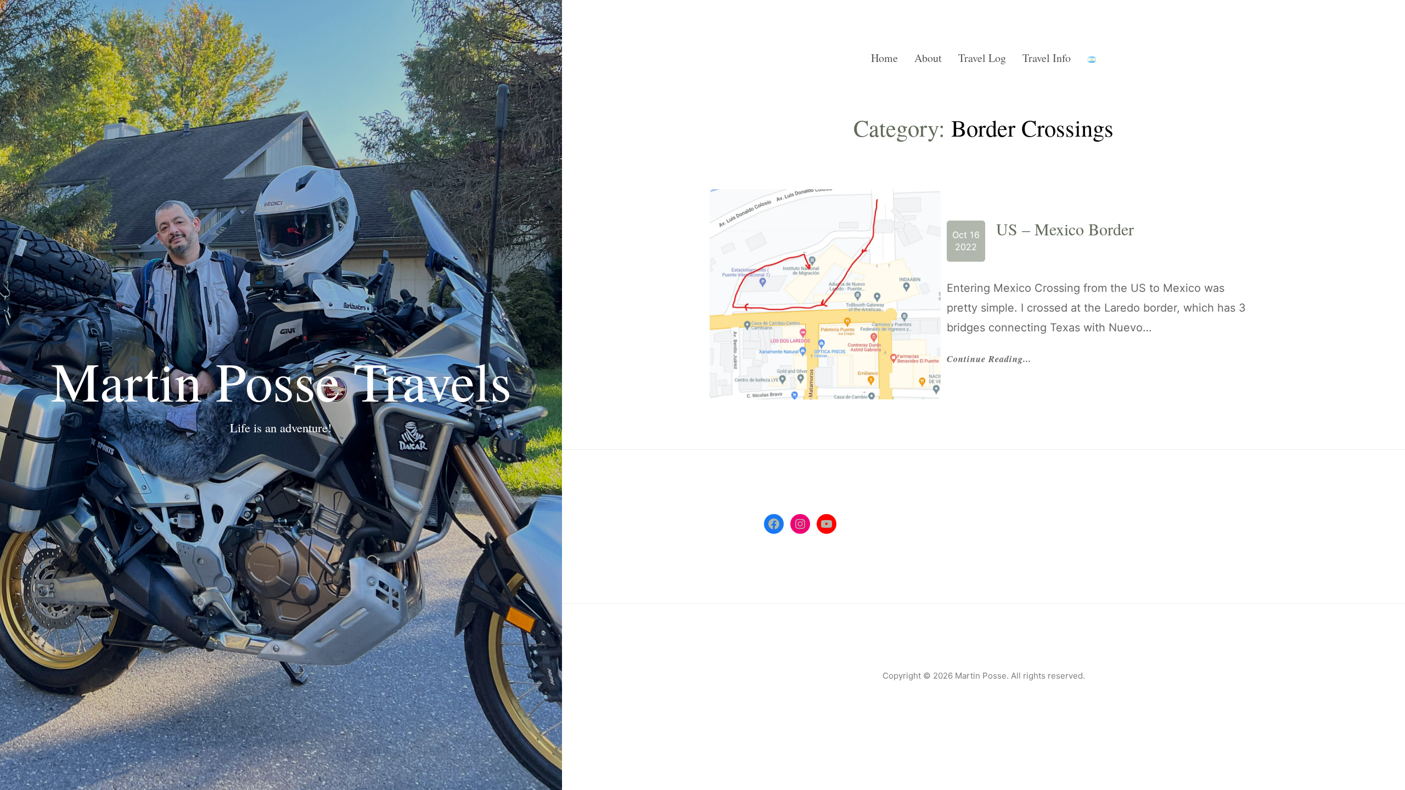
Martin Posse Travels (281, 380)
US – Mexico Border (1065, 229)
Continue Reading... (989, 359)
